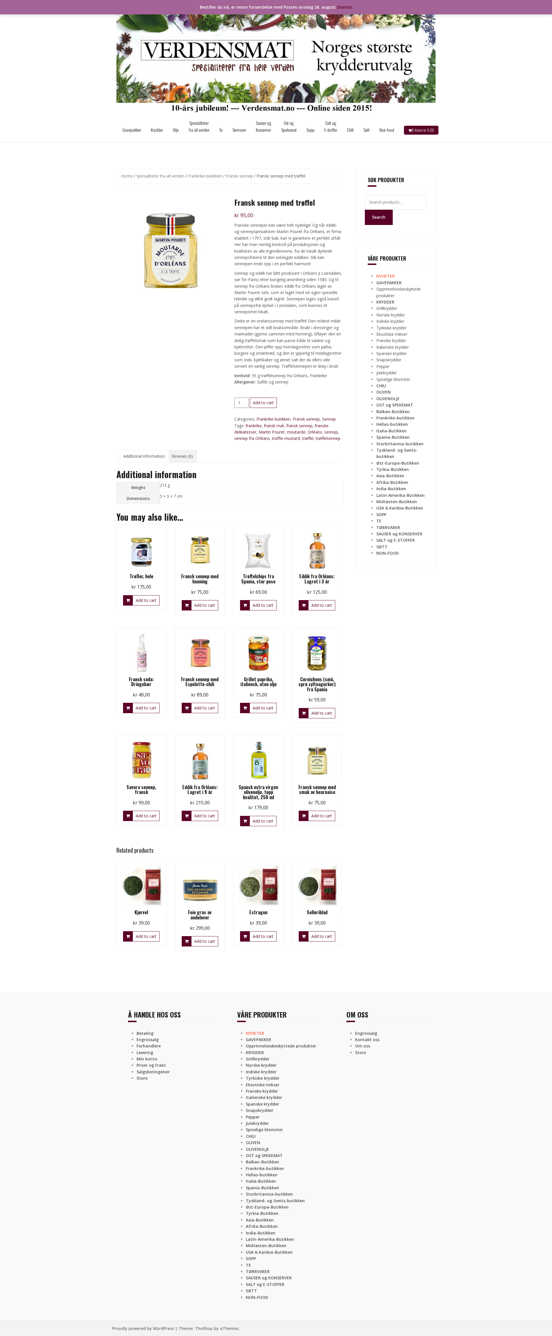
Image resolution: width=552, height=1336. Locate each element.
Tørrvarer (239, 130)
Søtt (366, 130)
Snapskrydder (388, 359)
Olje (176, 130)
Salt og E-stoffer (330, 126)
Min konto (147, 1059)
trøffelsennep (328, 438)
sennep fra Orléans (252, 438)
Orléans (315, 432)
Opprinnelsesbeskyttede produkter (281, 1046)
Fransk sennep (239, 176)
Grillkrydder (386, 308)
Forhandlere (149, 1046)
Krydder (157, 130)
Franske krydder (391, 340)
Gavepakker (131, 130)
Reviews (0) (182, 456)
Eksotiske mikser (391, 334)
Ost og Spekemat (289, 126)
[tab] (144, 456)
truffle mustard (286, 438)
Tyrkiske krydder (391, 328)
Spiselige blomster (393, 379)
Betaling (145, 1033)
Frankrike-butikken (205, 176)
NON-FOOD (387, 553)
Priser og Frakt (151, 1065)
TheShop (204, 1328)
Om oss (362, 1046)
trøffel (307, 438)
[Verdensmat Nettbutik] (276, 58)
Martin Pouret (272, 432)
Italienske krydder (392, 347)
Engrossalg (148, 1039)
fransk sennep (299, 425)
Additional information (144, 456)
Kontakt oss (367, 1039)
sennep (331, 432)
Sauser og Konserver (263, 126)
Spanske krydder (391, 353)
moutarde (296, 432)
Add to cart (263, 402)
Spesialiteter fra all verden (199, 126)
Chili (350, 130)
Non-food (386, 130)
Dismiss (344, 7)
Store (142, 1078)
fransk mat (274, 425)
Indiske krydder (390, 321)
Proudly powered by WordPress (143, 1328)
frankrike (254, 425)
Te (221, 130)
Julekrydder (386, 372)
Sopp (310, 130)
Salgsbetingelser (153, 1071)
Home (127, 176)
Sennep (329, 419)
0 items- (423, 130)
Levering (145, 1052)
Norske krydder (390, 315)
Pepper (383, 366)
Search (379, 217)
